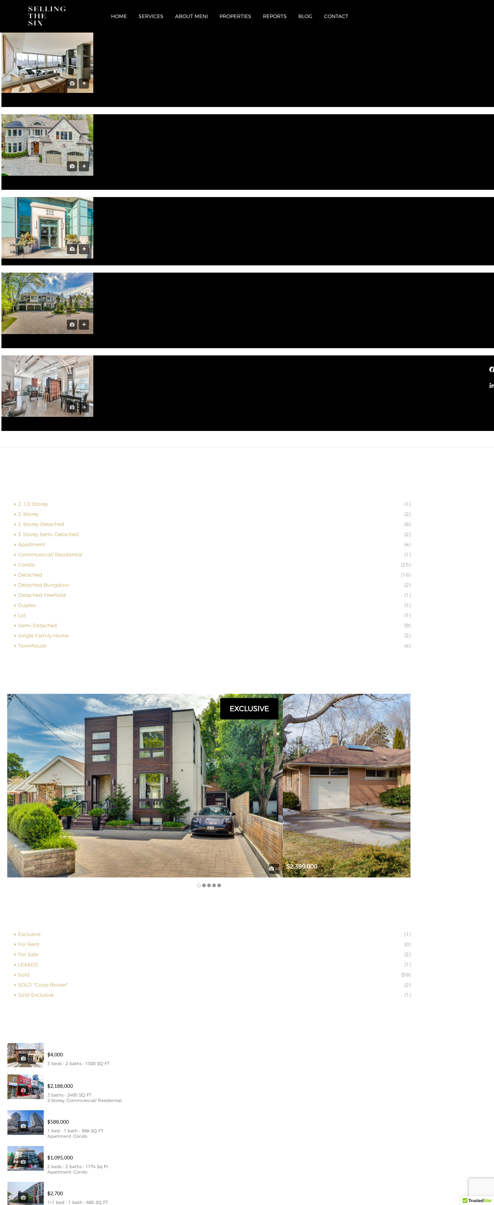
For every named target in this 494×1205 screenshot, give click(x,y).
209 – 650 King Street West (80, 1149)
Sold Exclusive (36, 995)
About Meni (191, 16)
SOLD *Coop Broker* (43, 985)
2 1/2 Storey (33, 504)
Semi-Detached (37, 625)
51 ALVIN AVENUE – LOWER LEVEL (89, 1046)
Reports (275, 16)
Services (151, 16)
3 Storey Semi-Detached (48, 534)
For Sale (28, 954)
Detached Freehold (42, 595)
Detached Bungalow (43, 585)
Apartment (31, 544)
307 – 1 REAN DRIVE (72, 1113)
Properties (235, 16)
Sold (24, 974)
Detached (30, 575)
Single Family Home (43, 635)
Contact (336, 16)
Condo (26, 564)
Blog (305, 16)
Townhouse (32, 645)
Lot (22, 615)
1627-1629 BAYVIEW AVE (79, 1077)
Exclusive (29, 934)
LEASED (28, 964)
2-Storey (28, 514)
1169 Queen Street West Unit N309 (91, 1185)
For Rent (28, 944)
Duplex (26, 605)
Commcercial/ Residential (50, 554)
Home (119, 16)
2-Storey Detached (41, 524)
